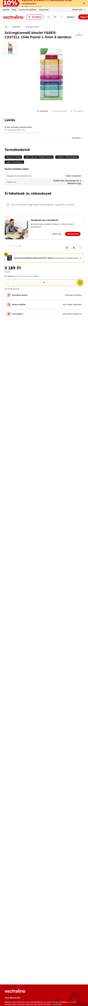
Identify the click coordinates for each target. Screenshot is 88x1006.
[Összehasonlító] (74, 247)
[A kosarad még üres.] (54, 16)
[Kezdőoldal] (6, 26)
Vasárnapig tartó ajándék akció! (65, 258)
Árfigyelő (44, 111)
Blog (14, 9)
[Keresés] (48, 16)
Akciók (6, 9)
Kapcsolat (43, 9)
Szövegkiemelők (32, 27)
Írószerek (16, 27)
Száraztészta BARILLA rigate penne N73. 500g (33, 258)
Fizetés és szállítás (27, 9)
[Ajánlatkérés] (67, 247)
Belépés (71, 17)
